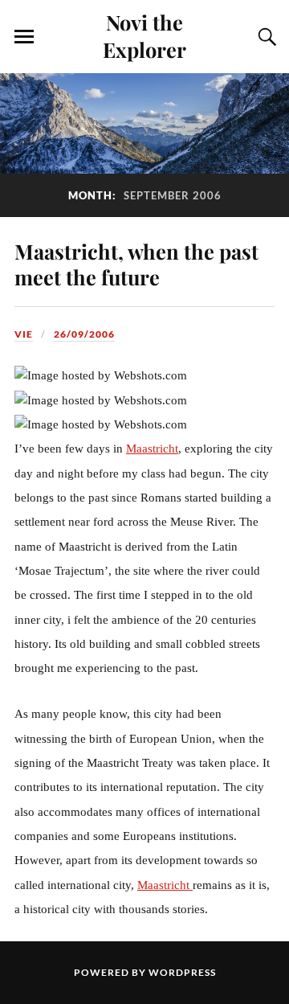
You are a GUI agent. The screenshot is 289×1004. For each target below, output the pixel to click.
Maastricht (152, 448)
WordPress (182, 972)
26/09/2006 (84, 334)
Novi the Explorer (144, 35)
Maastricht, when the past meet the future (136, 263)
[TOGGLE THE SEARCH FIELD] (265, 37)
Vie (23, 334)
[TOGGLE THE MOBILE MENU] (24, 37)
